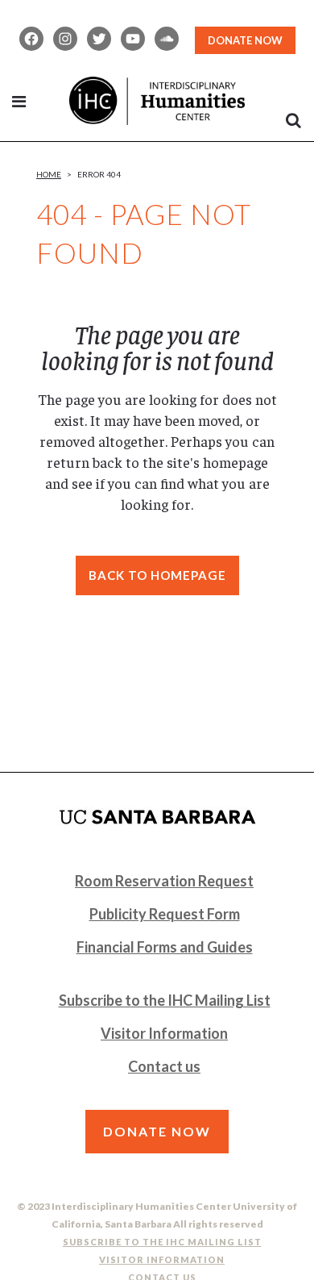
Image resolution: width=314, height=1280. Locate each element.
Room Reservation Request (164, 881)
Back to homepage (157, 575)
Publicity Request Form (164, 914)
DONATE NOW (245, 40)
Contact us (164, 1066)
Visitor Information (164, 1033)
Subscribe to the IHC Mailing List (165, 1000)
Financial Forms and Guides (164, 947)
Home (48, 174)
